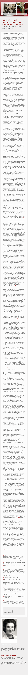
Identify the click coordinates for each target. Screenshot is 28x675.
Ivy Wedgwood (10, 102)
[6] (7, 367)
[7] (13, 425)
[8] (19, 486)
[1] (15, 124)
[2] (22, 176)
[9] (23, 546)
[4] (17, 318)
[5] (22, 338)
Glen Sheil (18, 517)
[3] (15, 285)
